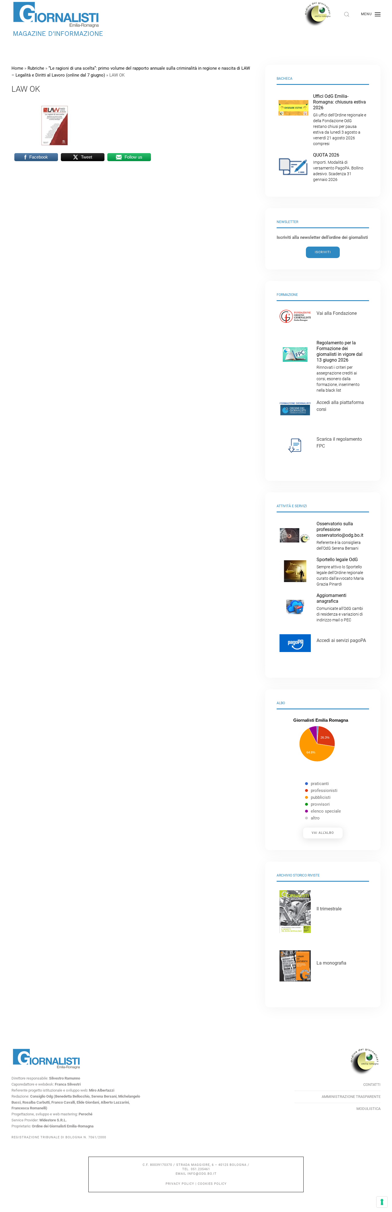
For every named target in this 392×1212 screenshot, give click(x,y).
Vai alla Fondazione (337, 313)
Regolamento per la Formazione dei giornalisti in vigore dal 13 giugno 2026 (339, 366)
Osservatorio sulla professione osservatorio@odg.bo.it (340, 536)
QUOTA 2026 (338, 167)
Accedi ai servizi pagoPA (341, 640)
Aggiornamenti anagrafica (340, 607)
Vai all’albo (323, 833)
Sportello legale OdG (340, 571)
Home (17, 68)
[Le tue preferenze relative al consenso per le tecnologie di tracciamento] (382, 1202)
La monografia (331, 963)
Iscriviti (323, 252)
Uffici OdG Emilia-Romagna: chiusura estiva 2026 (339, 119)
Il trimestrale (329, 909)
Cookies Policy (212, 1184)
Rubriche (36, 68)
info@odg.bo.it (202, 1174)
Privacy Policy (180, 1184)
